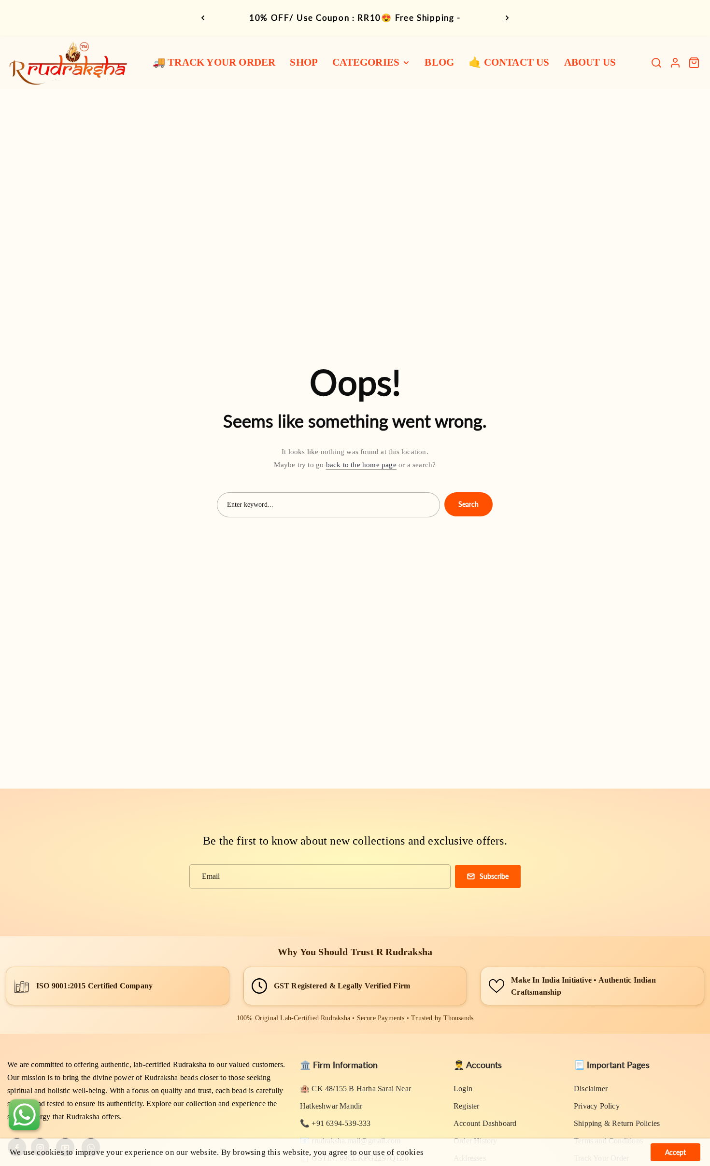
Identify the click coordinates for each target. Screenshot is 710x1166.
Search (468, 504)
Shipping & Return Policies (617, 1123)
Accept (675, 1152)
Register (467, 1106)
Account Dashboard (485, 1123)
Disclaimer (591, 1088)
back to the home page (361, 465)
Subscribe (494, 876)
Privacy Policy (597, 1106)
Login (463, 1088)
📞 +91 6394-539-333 (335, 1123)
